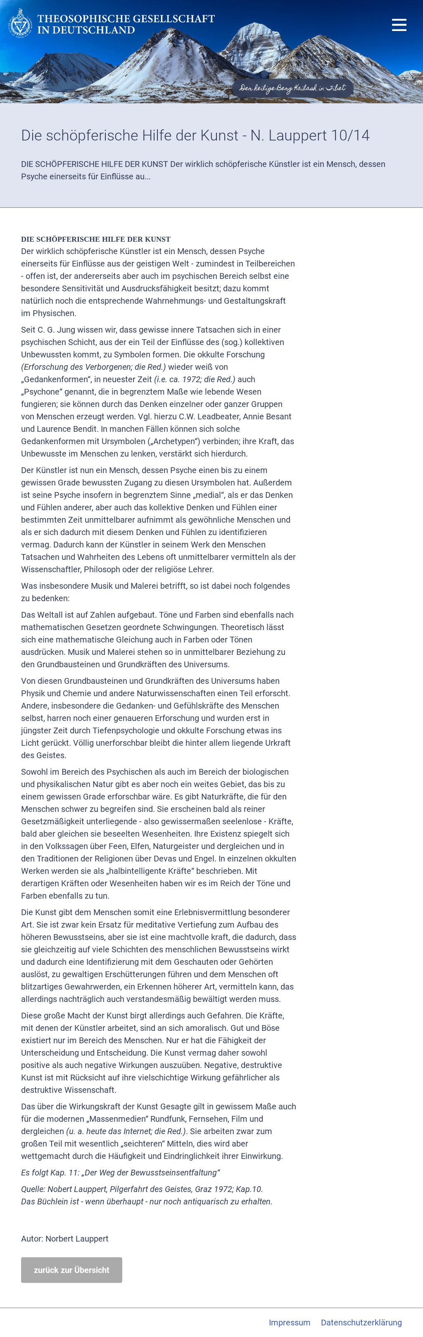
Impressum (290, 1322)
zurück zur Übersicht (71, 1270)
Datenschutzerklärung (361, 1322)
